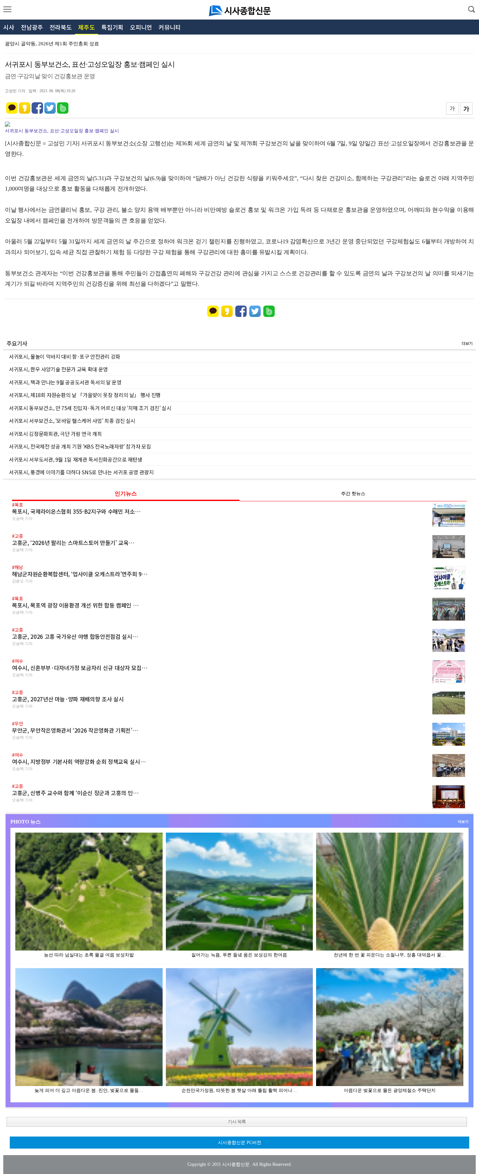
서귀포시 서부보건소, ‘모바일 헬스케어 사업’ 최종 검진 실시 (72, 420)
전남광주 (32, 27)
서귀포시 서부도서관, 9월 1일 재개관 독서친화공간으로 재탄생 (75, 459)
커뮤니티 (170, 27)
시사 (8, 27)
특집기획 (112, 27)
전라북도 (61, 27)
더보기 (467, 343)
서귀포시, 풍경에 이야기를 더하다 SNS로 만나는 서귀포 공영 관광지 (81, 472)
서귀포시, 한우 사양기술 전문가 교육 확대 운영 (58, 369)
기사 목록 (237, 1121)
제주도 (86, 27)
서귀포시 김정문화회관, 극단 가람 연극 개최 (55, 433)
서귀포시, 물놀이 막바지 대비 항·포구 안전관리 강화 (64, 356)
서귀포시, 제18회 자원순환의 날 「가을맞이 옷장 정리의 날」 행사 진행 (85, 395)
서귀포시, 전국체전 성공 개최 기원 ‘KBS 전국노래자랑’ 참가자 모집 (80, 446)
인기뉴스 (126, 494)
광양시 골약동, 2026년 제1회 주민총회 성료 (52, 43)
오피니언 (141, 27)
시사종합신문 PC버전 (239, 1142)
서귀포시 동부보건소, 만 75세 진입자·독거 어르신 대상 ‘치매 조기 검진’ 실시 (90, 408)
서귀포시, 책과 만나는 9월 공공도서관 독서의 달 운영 (65, 382)
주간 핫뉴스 (353, 493)
